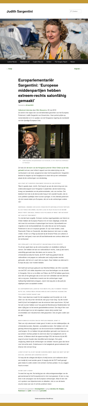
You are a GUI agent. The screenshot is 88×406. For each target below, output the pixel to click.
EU (57, 389)
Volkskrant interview (25, 110)
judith (30, 391)
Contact (48, 62)
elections (53, 389)
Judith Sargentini (20, 11)
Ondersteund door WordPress (44, 398)
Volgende (77, 69)
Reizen (73, 62)
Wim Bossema (41, 110)
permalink (43, 391)
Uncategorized (39, 389)
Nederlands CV (25, 62)
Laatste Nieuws (12, 62)
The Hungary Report (61, 62)
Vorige (9, 69)
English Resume (38, 62)
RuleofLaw (21, 391)
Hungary (61, 389)
